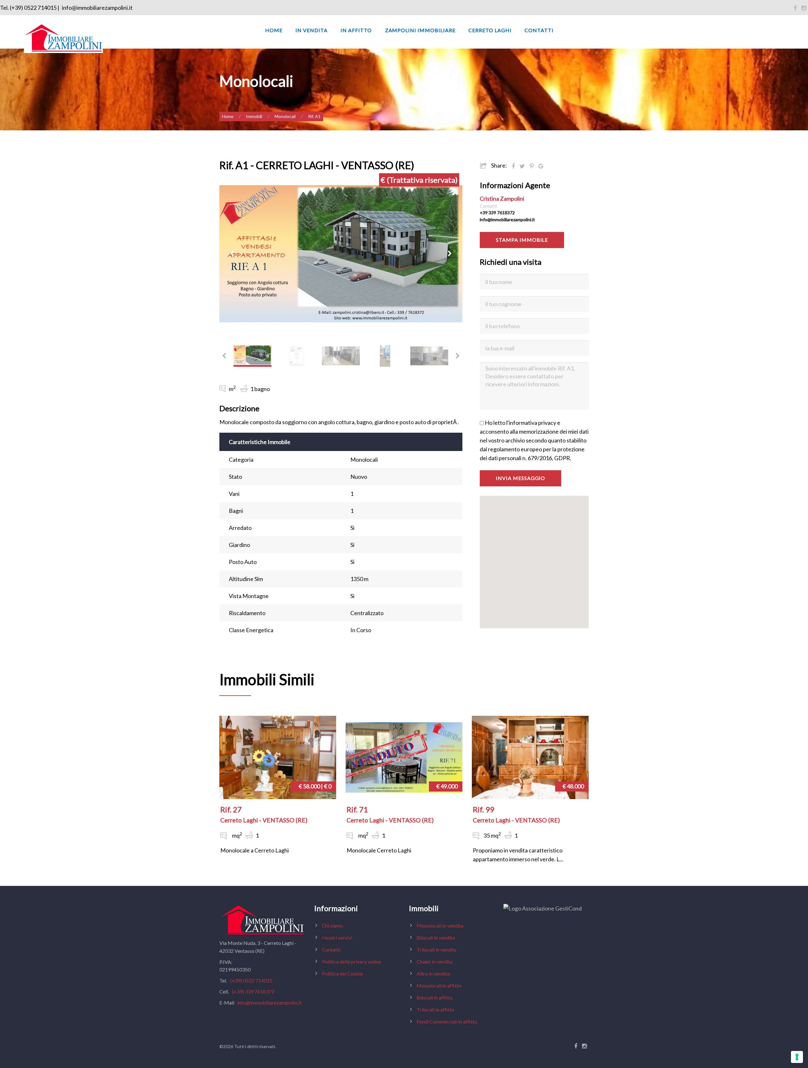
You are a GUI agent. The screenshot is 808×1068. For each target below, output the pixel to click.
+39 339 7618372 (497, 212)
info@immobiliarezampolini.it (97, 7)
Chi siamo (332, 926)
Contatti (539, 30)
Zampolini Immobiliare (420, 30)
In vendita (311, 30)
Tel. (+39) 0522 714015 (28, 7)
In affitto (356, 30)
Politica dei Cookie (342, 973)
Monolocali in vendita (440, 926)
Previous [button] (232, 253)
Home (273, 30)
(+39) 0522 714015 (251, 980)
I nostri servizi (337, 937)
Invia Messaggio (520, 478)
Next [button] (449, 253)
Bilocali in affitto (435, 997)
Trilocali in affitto (435, 1009)
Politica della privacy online (351, 961)
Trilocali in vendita (436, 949)
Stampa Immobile (522, 240)
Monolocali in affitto (439, 985)
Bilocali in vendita (436, 937)
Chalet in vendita (435, 961)
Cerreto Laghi (489, 30)
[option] (340, 254)
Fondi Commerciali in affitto (447, 1021)
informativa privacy (532, 422)
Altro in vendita (433, 973)
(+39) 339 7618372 (253, 991)
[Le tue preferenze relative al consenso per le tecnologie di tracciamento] (797, 1057)
